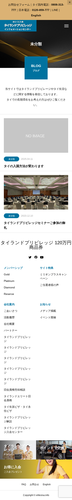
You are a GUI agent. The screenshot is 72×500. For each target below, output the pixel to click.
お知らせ (45, 304)
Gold (7, 274)
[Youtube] (42, 257)
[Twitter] (30, 257)
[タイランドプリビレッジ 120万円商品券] (18, 25)
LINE (55, 10)
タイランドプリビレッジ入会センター (17, 429)
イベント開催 (48, 317)
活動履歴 (9, 317)
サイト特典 (46, 267)
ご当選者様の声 (49, 284)
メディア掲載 (48, 310)
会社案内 (9, 304)
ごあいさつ (10, 310)
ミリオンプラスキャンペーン (53, 276)
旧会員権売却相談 (14, 389)
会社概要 (9, 323)
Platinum (9, 280)
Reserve (9, 293)
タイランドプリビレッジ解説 (17, 419)
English (36, 15)
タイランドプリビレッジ (17, 338)
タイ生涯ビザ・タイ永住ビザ (17, 408)
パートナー (10, 330)
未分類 (11, 159)
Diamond (9, 287)
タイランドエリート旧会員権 (17, 398)
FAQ (24, 484)
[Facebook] (35, 257)
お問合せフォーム (19, 4)
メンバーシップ (13, 267)
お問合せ (34, 484)
